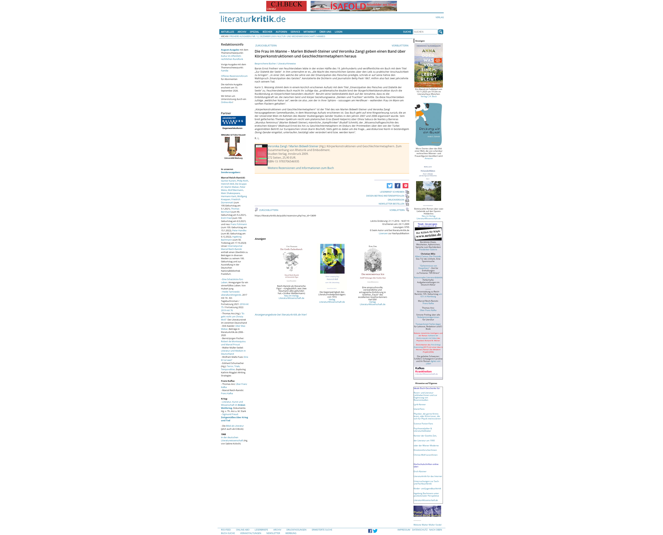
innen (435, 454)
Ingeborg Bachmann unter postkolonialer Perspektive (426, 494)
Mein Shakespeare (230, 193)
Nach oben (435, 529)
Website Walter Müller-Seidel (427, 524)
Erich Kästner (420, 471)
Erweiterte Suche (322, 529)
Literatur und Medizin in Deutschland (233, 352)
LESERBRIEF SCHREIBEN (392, 191)
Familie (224, 70)
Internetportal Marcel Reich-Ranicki (231, 247)
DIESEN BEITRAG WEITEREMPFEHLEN (385, 195)
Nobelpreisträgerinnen (428, 317)
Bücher (267, 31)
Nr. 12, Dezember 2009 (264, 36)
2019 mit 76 (227, 310)
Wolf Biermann (235, 190)
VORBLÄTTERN (400, 45)
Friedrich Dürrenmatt (230, 201)
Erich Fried (226, 218)
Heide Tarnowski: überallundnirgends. (231, 293)
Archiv (242, 31)
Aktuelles (227, 31)
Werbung (290, 533)
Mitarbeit (310, 31)
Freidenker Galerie (428, 249)
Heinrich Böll (227, 183)
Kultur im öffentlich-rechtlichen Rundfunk (232, 57)
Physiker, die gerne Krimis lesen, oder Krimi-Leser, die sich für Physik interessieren (427, 416)
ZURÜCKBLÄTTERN (266, 45)
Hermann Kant (228, 196)
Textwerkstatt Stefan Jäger (428, 324)
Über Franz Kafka (428, 310)
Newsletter (273, 533)
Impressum (403, 529)
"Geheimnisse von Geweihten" (427, 266)
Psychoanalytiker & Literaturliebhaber (423, 429)
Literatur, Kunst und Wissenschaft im (233, 405)
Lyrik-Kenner (420, 404)
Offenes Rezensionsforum (234, 75)
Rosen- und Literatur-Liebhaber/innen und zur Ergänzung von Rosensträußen (425, 396)
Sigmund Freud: (234, 417)
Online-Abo (227, 102)
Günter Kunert (228, 180)
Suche (407, 31)
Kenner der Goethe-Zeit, (425, 435)
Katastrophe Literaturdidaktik (428, 277)
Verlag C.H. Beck (429, 96)
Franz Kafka (227, 393)
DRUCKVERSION (396, 199)
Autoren (281, 31)
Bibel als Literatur (235, 425)
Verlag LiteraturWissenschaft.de (332, 300)
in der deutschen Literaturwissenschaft (232, 439)
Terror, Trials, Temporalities (230, 368)
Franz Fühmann (239, 224)
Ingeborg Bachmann (231, 238)
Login (338, 31)
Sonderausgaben (230, 172)
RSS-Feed (226, 529)
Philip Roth (242, 180)
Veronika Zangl (277, 146)
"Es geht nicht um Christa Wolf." (232, 316)
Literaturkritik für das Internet (428, 476)
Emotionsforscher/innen (425, 450)
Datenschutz (419, 529)
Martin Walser (231, 186)
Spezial (254, 31)
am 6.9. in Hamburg (431, 295)
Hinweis (321, 36)
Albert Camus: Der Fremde (428, 256)
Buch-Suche (228, 533)
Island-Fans (419, 408)
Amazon (429, 158)
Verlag (440, 17)
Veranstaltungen (250, 533)
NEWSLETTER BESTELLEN (391, 203)
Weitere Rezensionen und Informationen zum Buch (301, 168)
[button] (389, 185)
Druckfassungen (296, 529)
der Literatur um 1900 (424, 440)
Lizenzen (383, 233)
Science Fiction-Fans (423, 423)
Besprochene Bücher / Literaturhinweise (275, 63)
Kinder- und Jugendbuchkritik (427, 488)
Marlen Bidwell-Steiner (304, 146)
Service (295, 31)
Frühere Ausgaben (240, 36)
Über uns (325, 31)
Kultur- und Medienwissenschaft (296, 36)
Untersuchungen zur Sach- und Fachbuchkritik (426, 482)
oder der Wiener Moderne (426, 445)
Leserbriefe (261, 529)
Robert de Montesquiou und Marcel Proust (233, 343)
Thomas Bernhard (230, 210)
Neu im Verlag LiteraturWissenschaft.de (291, 297)
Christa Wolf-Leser (422, 454)
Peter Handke (239, 230)
